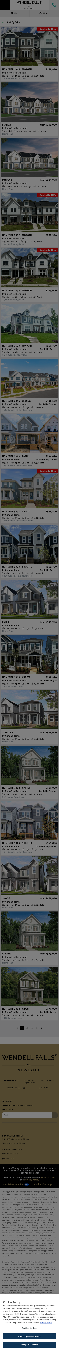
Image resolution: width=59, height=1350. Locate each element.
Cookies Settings (29, 1328)
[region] (29, 1322)
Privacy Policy (46, 1322)
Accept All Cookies (29, 1345)
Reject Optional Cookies (29, 1336)
